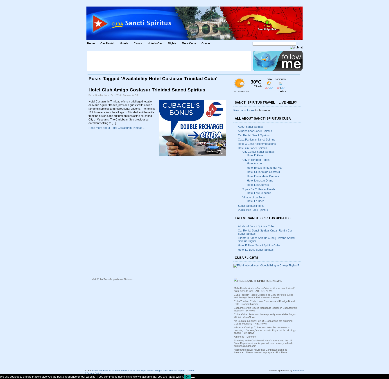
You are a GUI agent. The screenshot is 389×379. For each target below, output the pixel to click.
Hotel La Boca (255, 201)
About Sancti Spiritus (250, 126)
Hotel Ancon (254, 163)
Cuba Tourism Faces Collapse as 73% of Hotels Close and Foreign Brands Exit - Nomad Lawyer (263, 296)
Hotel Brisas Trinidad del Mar (265, 167)
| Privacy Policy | (93, 373)
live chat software (244, 110)
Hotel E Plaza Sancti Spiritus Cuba (259, 245)
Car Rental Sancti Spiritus (253, 135)
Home (91, 43)
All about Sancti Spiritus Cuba (256, 226)
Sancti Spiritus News (263, 281)
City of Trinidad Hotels (255, 159)
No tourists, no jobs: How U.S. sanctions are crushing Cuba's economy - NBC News (263, 322)
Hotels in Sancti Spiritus (252, 148)
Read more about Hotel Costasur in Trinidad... (116, 127)
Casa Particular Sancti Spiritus (256, 139)
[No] (193, 377)
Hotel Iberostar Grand (260, 180)
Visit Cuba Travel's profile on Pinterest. (113, 279)
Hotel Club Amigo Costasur (263, 172)
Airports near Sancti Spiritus (255, 131)
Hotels (124, 43)
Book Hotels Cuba (124, 370)
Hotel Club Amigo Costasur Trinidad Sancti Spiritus (146, 90)
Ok (187, 376)
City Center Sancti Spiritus (258, 151)
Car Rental (107, 43)
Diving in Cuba (161, 370)
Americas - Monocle (245, 336)
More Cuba (189, 43)
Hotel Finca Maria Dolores (263, 176)
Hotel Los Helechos (259, 193)
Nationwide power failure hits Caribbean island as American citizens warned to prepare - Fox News (260, 351)
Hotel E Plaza (255, 155)
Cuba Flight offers (143, 370)
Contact (206, 43)
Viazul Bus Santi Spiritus (253, 210)
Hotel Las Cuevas (258, 184)
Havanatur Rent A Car (103, 370)
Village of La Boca (253, 197)
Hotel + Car (155, 43)
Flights (172, 43)
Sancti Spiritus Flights (251, 205)
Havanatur (298, 370)
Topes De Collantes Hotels (258, 189)
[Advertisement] (169, 61)
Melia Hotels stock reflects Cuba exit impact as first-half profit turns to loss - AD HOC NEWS (264, 289)
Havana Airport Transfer (181, 370)
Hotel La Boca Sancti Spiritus (256, 249)
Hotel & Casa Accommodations (257, 143)
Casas (138, 43)
